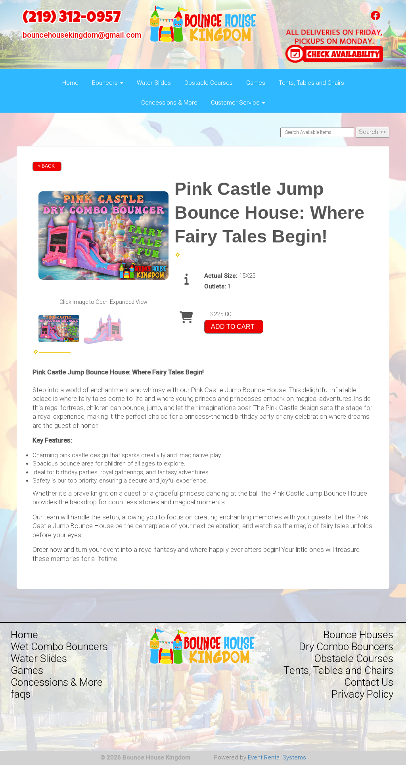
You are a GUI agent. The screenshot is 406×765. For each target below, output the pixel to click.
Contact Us (368, 682)
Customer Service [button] (236, 102)
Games (255, 82)
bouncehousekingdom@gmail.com (82, 35)
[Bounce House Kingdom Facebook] (375, 18)
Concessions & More (169, 102)
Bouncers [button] (105, 82)
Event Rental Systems (277, 757)
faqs (21, 694)
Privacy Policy (362, 694)
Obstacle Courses (208, 82)
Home (70, 82)
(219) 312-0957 (72, 18)
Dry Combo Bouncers (346, 646)
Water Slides (154, 82)
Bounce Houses (358, 635)
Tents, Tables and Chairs (311, 82)
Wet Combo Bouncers (59, 646)
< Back (46, 166)
